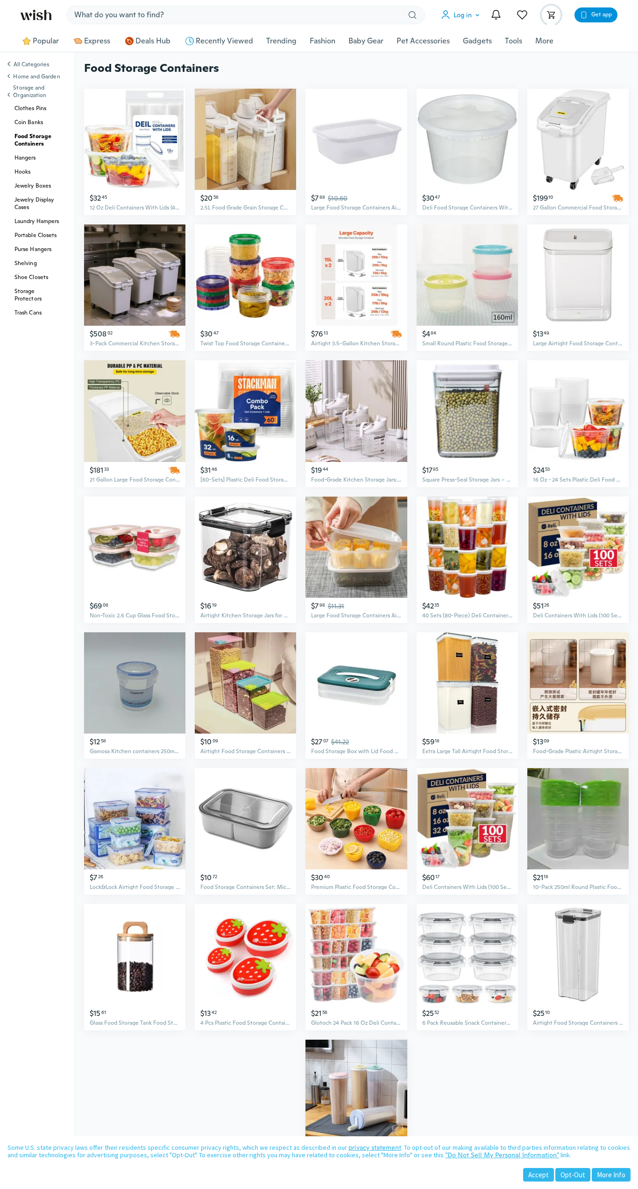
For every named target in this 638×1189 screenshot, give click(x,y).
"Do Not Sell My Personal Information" (502, 1155)
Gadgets (477, 41)
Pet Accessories (423, 41)
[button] (462, 15)
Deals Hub (152, 41)
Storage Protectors (28, 294)
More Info (611, 1174)
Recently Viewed (224, 41)
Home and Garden (36, 76)
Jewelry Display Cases (34, 203)
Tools (513, 41)
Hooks (22, 171)
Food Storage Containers (32, 140)
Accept (538, 1174)
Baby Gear (365, 41)
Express (97, 41)
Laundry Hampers (36, 221)
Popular (46, 41)
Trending (281, 41)
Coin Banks (28, 122)
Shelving (25, 263)
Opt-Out (572, 1174)
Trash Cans (28, 312)
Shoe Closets (31, 277)
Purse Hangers (32, 249)
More (544, 41)
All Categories (31, 65)
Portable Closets (35, 235)
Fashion (322, 41)
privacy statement (374, 1147)
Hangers (25, 157)
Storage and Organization (29, 91)
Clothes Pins (30, 108)
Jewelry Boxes (32, 185)
